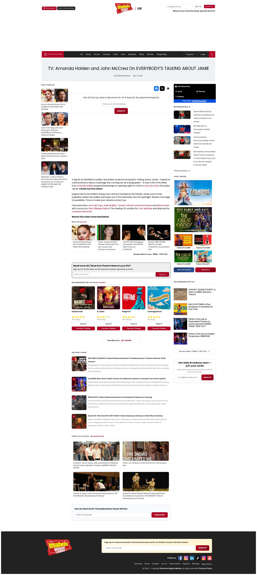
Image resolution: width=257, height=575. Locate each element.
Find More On (119, 340)
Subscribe (159, 514)
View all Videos (181, 170)
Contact (155, 564)
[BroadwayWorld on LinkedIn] (192, 558)
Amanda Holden (85, 185)
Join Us (164, 564)
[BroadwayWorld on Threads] (203, 558)
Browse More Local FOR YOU (150, 254)
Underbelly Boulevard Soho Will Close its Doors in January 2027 (54, 149)
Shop (141, 54)
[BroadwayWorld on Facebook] (180, 558)
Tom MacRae (145, 208)
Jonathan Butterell (82, 211)
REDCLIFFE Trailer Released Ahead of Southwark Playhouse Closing (120, 397)
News (88, 54)
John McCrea (151, 185)
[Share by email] (168, 88)
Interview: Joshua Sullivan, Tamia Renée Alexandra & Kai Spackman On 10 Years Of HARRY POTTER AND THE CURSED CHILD (54, 175)
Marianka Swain (97, 436)
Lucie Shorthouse (143, 205)
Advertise (138, 564)
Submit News (175, 564)
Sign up (207, 377)
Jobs (123, 54)
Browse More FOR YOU (193, 351)
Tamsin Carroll (125, 205)
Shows (97, 54)
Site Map (195, 564)
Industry (106, 54)
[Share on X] (162, 88)
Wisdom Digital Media (170, 568)
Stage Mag (162, 54)
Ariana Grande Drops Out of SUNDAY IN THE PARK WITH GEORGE (53, 100)
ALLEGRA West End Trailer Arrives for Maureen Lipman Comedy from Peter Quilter (127, 378)
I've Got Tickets (83, 328)
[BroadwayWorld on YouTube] (209, 558)
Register (190, 54)
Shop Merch (50, 8)
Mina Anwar (163, 205)
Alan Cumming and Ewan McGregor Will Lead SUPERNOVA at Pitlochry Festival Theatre (52, 125)
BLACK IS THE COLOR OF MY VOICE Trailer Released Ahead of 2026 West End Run (125, 416)
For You (83, 222)
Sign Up (121, 111)
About (147, 564)
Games (150, 54)
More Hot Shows (184, 270)
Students (132, 54)
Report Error (207, 564)
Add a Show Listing (66, 8)
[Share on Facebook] (156, 88)
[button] (212, 54)
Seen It (83, 324)
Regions (186, 564)
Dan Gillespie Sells (97, 208)
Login (203, 54)
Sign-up (198, 6)
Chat (115, 54)
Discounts (205, 270)
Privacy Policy (205, 568)
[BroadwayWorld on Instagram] (186, 558)
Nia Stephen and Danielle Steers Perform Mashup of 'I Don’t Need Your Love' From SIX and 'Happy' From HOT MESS (205, 158)
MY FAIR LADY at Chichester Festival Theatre (202, 129)
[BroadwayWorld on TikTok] (197, 558)
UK (139, 8)
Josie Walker (110, 205)
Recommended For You (184, 282)
